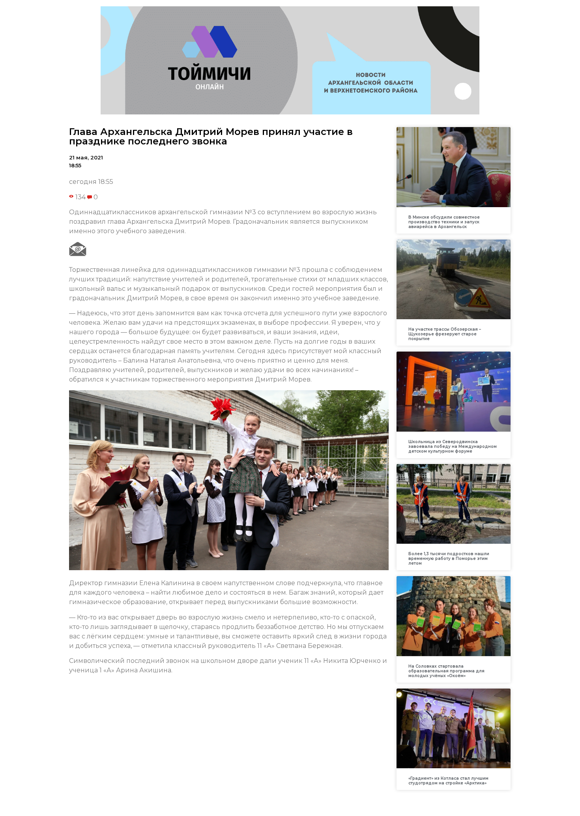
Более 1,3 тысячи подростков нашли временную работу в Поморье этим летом (448, 558)
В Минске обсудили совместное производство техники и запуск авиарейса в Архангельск (444, 222)
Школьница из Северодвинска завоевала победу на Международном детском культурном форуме (452, 446)
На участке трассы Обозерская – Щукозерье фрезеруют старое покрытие (444, 334)
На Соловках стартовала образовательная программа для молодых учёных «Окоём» (446, 671)
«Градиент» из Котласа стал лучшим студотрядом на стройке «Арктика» (448, 781)
